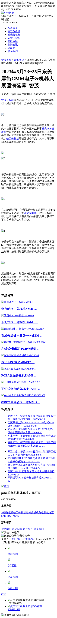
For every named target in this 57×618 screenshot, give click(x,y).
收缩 (3, 594)
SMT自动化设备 (10, 515)
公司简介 (13, 48)
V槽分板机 (14, 38)
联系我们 (13, 51)
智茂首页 (13, 28)
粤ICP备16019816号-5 (23, 539)
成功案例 (6, 529)
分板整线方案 (46, 512)
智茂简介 (28, 529)
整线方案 (13, 41)
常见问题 (17, 529)
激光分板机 (14, 34)
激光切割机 (30, 213)
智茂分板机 (7, 100)
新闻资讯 (13, 44)
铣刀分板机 (14, 31)
